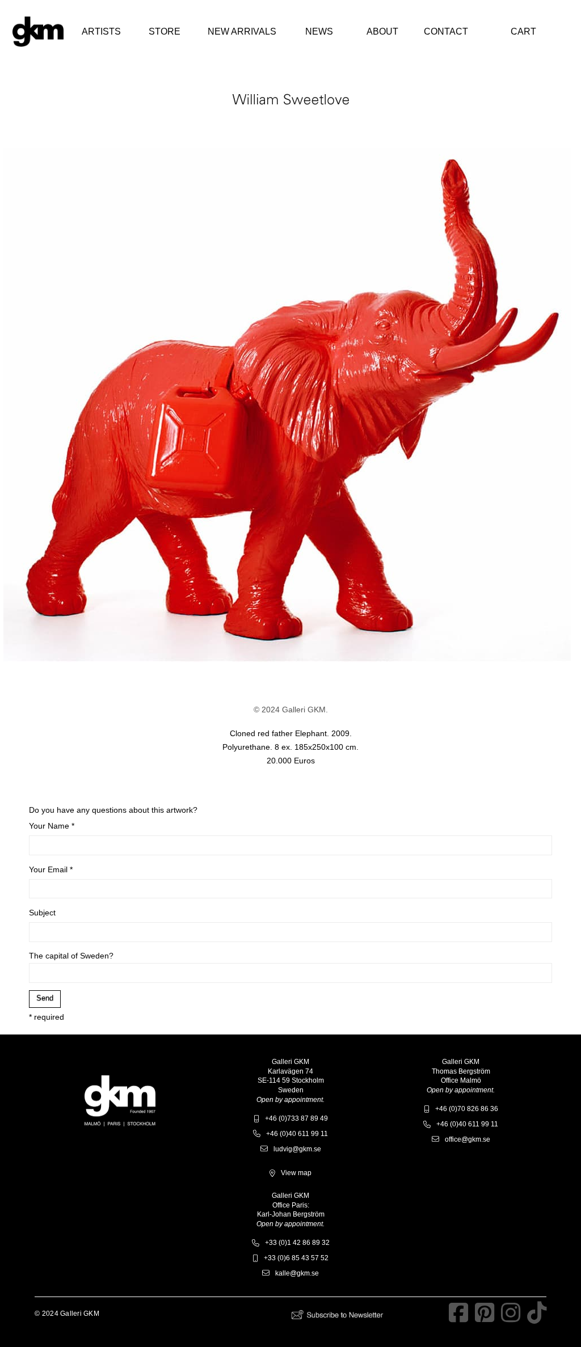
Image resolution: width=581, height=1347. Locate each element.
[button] (101, 32)
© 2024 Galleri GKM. (291, 709)
